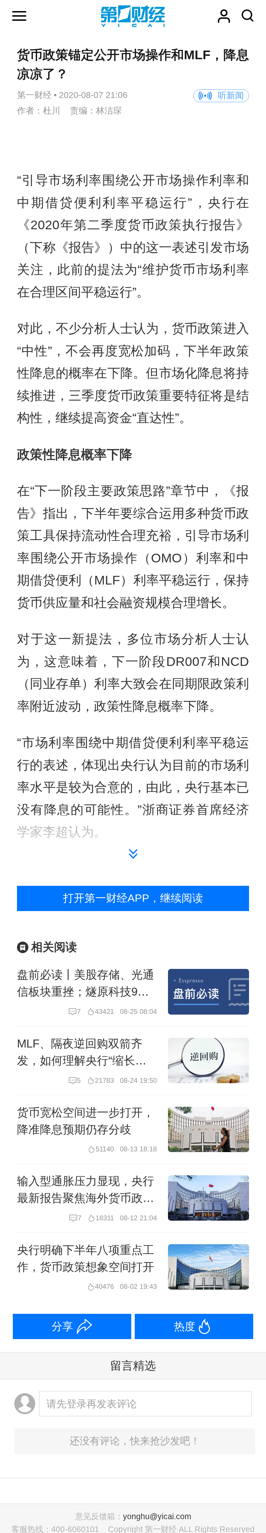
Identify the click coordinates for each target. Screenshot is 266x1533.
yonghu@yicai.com (157, 1516)
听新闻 (231, 95)
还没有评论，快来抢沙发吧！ (135, 1440)
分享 (62, 1326)
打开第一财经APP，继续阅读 (133, 898)
